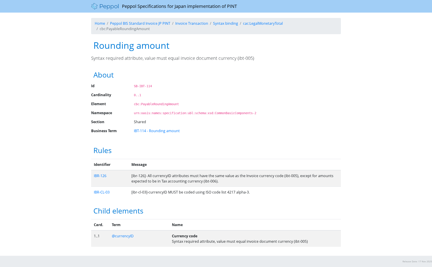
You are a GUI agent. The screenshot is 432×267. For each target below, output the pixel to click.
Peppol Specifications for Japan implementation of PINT (178, 6)
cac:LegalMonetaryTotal (263, 23)
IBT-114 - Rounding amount (157, 130)
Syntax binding (225, 23)
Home (100, 23)
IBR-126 (100, 175)
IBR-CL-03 (102, 192)
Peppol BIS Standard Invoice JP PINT (140, 23)
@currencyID (123, 236)
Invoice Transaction (191, 23)
